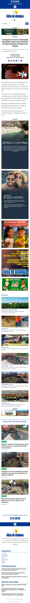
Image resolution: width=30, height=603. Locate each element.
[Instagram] (16, 1)
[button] (15, 7)
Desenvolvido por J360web (15, 601)
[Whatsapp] (18, 1)
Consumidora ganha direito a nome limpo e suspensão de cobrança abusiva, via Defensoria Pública (13, 590)
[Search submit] (27, 23)
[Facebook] (12, 1)
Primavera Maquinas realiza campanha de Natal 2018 (14, 585)
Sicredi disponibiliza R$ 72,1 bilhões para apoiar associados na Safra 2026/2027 (14, 569)
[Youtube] (14, 1)
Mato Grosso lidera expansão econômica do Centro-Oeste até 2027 (14, 577)
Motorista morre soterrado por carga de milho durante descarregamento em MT (13, 573)
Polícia (15, 37)
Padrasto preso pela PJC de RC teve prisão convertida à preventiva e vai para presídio (12, 594)
